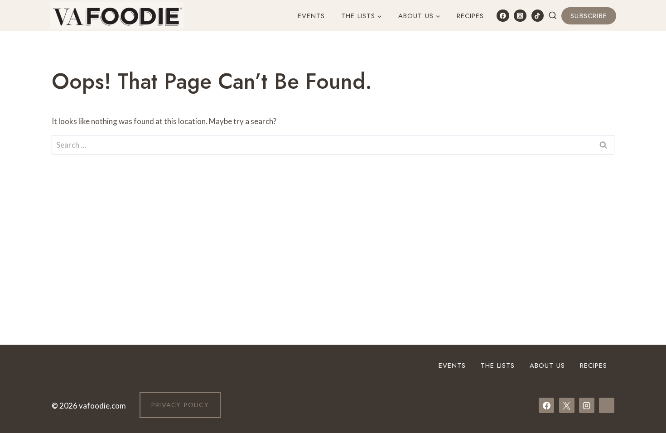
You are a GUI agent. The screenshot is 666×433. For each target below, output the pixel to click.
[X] (566, 405)
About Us (547, 365)
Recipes (470, 16)
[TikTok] (537, 16)
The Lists (498, 365)
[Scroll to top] (642, 314)
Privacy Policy (180, 405)
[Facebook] (503, 16)
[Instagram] (520, 16)
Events (311, 16)
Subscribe (588, 16)
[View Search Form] (552, 15)
